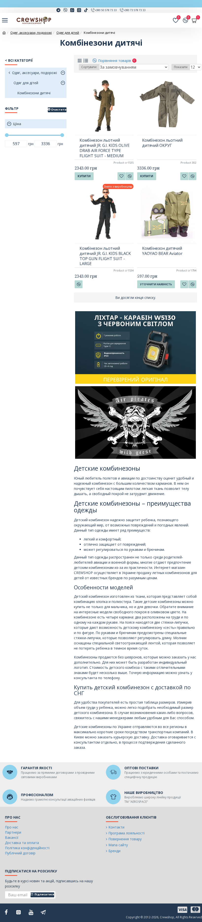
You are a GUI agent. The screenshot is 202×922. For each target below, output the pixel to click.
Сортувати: (89, 67)
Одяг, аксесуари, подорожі (31, 32)
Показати (180, 67)
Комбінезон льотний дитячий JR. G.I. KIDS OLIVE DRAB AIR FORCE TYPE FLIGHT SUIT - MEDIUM (105, 148)
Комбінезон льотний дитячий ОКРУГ (162, 143)
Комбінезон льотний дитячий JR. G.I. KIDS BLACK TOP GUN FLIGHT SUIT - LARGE (105, 256)
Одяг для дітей (67, 32)
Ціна (17, 123)
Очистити (59, 109)
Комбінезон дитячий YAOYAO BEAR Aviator (162, 251)
